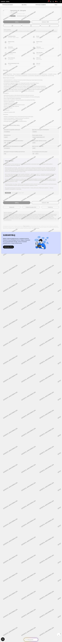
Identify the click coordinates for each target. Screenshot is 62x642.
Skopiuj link (11, 207)
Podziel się (50, 207)
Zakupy (37, 37)
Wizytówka (13, 16)
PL (57, 1)
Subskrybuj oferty (8, 247)
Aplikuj (16, 22)
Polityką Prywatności (26, 226)
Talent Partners (13, 12)
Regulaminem (37, 228)
